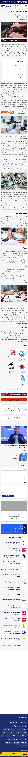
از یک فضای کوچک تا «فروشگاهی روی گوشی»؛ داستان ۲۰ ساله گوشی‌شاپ (11, 582)
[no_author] (24, 556)
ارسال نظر (8, 496)
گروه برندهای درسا (13, 723)
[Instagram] (4, 6)
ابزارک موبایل (21, 72)
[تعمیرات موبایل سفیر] (22, 354)
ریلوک (14, 736)
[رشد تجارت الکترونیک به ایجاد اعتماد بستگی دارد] (23, 457)
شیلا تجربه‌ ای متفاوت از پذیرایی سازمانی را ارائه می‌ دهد (10, 639)
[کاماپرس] (18, 6)
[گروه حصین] (24, 582)
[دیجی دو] (24, 563)
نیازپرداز (22, 69)
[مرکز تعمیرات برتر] (12, 354)
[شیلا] (24, 639)
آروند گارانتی (16, 742)
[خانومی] (24, 550)
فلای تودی (23, 742)
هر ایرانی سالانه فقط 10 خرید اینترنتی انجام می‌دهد (11, 619)
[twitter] (14, 418)
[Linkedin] (2, 6)
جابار (3, 732)
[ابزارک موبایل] (12, 366)
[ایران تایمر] (24, 645)
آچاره (17, 732)
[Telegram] (6, 6)
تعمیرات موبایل (4, 219)
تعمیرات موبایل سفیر (19, 65)
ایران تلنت (14, 726)
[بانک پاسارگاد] (24, 626)
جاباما (8, 732)
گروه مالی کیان (22, 726)
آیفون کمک (21, 78)
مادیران (24, 745)
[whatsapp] (8, 418)
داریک (12, 732)
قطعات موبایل (20, 409)
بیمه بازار (9, 736)
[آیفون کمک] (22, 366)
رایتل (3, 736)
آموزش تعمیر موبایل (11, 409)
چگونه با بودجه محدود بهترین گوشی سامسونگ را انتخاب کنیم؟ (11, 588)
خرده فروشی (20, 15)
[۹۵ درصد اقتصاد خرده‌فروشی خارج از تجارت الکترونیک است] (14, 435)
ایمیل (24, 476)
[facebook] (11, 418)
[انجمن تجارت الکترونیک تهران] (24, 543)
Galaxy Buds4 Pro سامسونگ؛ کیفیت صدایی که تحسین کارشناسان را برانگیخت (10, 556)
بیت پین (19, 745)
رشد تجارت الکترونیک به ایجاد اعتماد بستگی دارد (10, 455)
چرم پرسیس (11, 739)
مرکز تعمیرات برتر (20, 75)
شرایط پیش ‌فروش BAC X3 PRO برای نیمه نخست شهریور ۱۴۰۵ (11, 632)
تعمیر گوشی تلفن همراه (14, 410)
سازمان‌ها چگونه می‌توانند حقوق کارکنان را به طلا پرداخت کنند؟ (11, 600)
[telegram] (17, 418)
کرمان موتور (8, 742)
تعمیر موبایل (21, 407)
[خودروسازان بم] (24, 632)
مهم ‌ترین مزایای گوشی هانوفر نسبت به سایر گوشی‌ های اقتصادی (11, 562)
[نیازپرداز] (22, 378)
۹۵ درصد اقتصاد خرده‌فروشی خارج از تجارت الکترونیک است (12, 543)
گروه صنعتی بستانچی (21, 739)
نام (25, 469)
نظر (25, 482)
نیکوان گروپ (7, 729)
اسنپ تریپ (23, 732)
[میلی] (24, 600)
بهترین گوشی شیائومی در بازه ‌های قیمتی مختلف (10, 575)
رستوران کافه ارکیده (21, 729)
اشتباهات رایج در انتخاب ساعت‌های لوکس (10, 645)
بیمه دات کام (23, 723)
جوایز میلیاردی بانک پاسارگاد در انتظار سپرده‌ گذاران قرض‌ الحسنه (11, 626)
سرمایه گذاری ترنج (22, 736)
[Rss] (8, 6)
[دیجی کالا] (24, 620)
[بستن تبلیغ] (1, 1)
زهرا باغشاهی (22, 19)
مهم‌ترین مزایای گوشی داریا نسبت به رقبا (10, 569)
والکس (13, 729)
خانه (26, 15)
